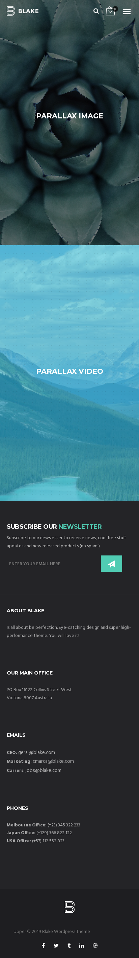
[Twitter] (56, 947)
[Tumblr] (69, 947)
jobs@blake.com (43, 771)
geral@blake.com (36, 753)
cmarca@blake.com (53, 761)
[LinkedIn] (81, 947)
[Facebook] (43, 947)
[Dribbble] (95, 947)
